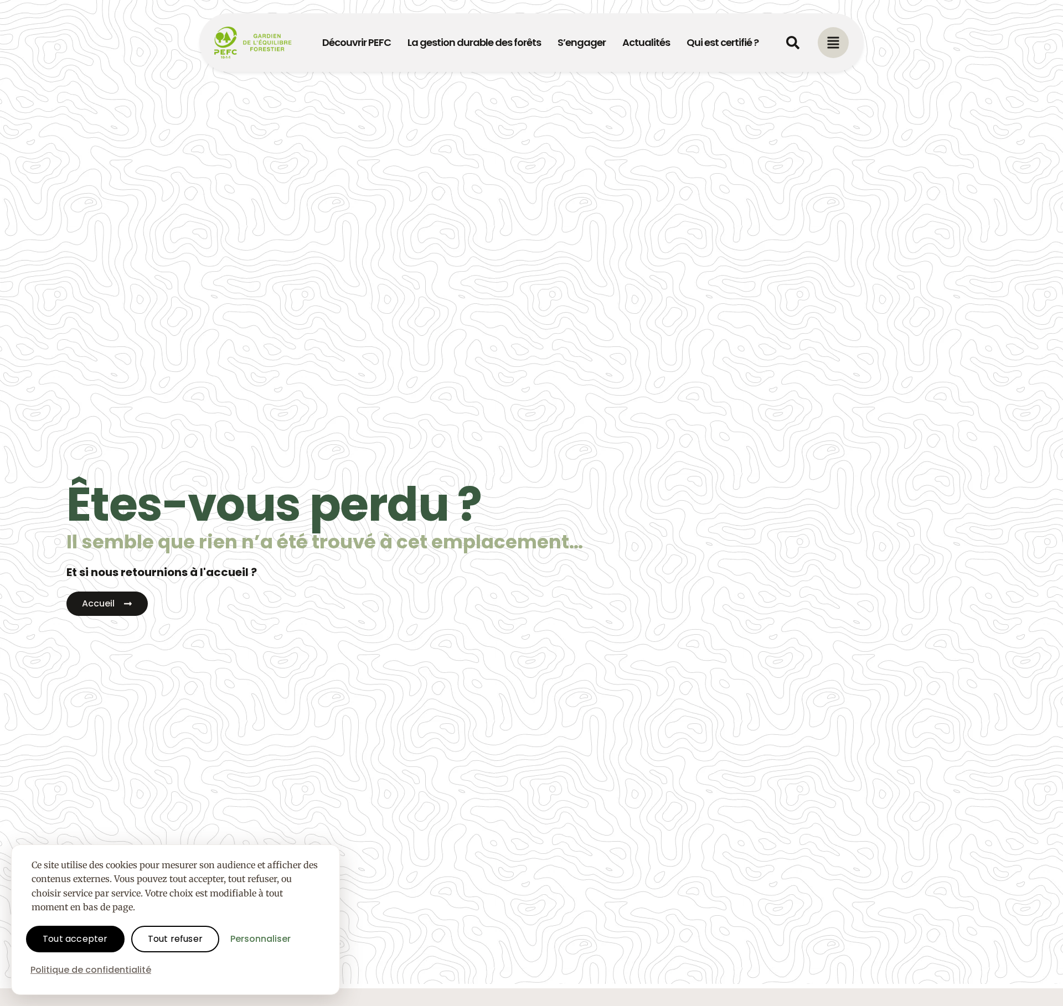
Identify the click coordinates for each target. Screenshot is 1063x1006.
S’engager (582, 42)
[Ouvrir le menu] (833, 42)
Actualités (646, 42)
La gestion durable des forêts (474, 42)
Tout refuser (175, 938)
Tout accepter (75, 938)
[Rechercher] (792, 42)
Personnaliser (260, 938)
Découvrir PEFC (356, 42)
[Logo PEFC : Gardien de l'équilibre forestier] (253, 43)
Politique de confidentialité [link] (90, 969)
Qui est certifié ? (722, 42)
